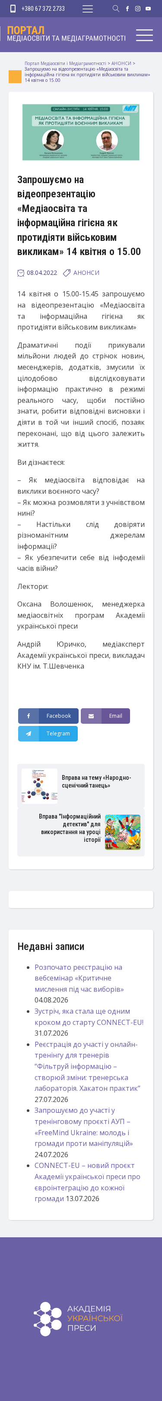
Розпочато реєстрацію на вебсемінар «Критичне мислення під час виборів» (79, 978)
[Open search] (116, 8)
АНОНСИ (86, 272)
